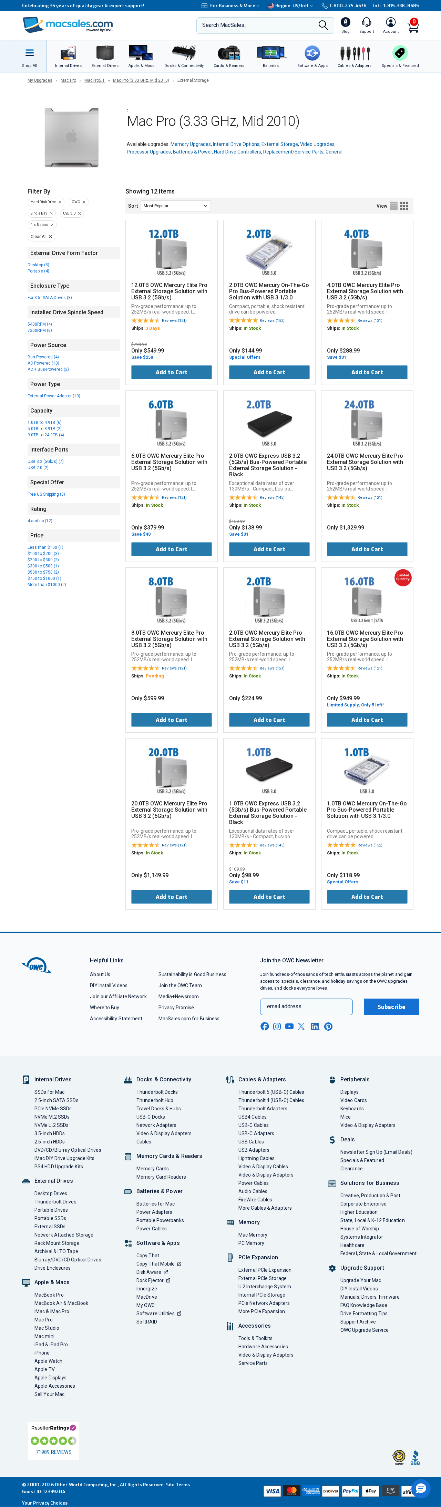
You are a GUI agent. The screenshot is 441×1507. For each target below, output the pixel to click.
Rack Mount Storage (57, 1243)
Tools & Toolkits (255, 1338)
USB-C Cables (253, 1125)
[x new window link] (302, 1026)
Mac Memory (252, 1235)
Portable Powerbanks (160, 1220)
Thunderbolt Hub (154, 1100)
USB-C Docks (150, 1117)
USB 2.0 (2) (38, 467)
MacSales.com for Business (188, 1018)
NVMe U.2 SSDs (51, 1125)
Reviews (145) (272, 497)
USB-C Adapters (256, 1133)
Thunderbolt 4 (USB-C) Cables (271, 1100)
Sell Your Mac (49, 1394)
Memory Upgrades (191, 144)
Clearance (351, 1168)
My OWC (145, 1305)
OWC (76, 202)
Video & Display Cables (263, 1166)
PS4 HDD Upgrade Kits (58, 1166)
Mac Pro (68, 80)
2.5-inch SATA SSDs (56, 1100)
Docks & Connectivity (163, 1079)
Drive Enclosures (52, 1268)
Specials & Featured (362, 1160)
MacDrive (146, 1297)
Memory (249, 1222)
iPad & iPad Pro (51, 1344)
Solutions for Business (369, 1183)
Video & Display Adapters (164, 1133)
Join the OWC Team (180, 985)
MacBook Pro (49, 1295)
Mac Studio (46, 1328)
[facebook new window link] (264, 1026)
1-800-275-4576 (348, 6)
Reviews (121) (174, 320)
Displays (349, 1092)
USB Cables (251, 1141)
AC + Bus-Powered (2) (48, 369)
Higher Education (359, 1212)
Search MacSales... (224, 25)
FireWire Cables (255, 1199)
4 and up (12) (40, 520)
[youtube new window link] (289, 1026)
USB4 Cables (252, 1117)
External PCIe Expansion (264, 1270)
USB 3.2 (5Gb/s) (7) (46, 461)
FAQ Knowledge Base (363, 1305)
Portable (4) (38, 271)
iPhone (42, 1353)
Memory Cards (152, 1168)
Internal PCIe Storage (261, 1295)
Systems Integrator (361, 1237)
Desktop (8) (38, 264)
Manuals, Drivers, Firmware (370, 1297)
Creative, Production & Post (370, 1195)
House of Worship (359, 1228)
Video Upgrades (317, 144)
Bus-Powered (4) (43, 357)
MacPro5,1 (94, 80)
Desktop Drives (50, 1193)
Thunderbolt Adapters (262, 1108)
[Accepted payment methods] (340, 1491)
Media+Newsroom (178, 996)
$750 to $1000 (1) (44, 578)
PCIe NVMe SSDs (53, 1108)
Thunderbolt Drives (55, 1201)
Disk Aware (148, 1272)
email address (284, 1006)
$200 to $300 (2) (43, 559)
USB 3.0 (69, 213)
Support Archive (358, 1322)
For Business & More (232, 6)
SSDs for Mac (49, 1092)
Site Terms (178, 1485)
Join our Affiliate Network (118, 996)
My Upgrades (40, 80)
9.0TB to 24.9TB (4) (46, 435)
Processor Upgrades (149, 152)
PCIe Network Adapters (264, 1303)
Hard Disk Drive (43, 202)
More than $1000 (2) (47, 584)
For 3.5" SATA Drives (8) (50, 297)
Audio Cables (252, 1191)
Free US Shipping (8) (46, 494)
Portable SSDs (50, 1218)
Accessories (254, 1325)
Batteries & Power (192, 152)
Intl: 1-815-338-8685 (396, 6)
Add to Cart (171, 372)
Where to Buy (104, 1007)
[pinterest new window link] (328, 1026)
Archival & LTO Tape (56, 1251)
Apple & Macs (52, 1282)
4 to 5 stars (39, 225)
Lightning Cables (256, 1158)
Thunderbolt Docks (157, 1092)
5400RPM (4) (40, 324)
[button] (421, 1488)
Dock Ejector (150, 1280)
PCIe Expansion (258, 1257)
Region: (292, 6)
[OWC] (68, 26)
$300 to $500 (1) (43, 566)
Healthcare (352, 1245)
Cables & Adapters (262, 1079)
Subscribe (391, 1007)
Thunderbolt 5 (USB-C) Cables (271, 1092)
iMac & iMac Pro (51, 1311)
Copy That (147, 1255)
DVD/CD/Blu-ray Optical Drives (67, 1150)
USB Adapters (253, 1150)
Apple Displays (50, 1377)
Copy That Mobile (155, 1264)
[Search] (323, 26)
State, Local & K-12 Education (372, 1220)
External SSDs (49, 1226)
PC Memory (251, 1243)
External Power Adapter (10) (54, 396)
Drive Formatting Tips (364, 1313)
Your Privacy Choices (45, 1503)
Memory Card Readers (161, 1177)
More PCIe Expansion (261, 1311)
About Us (100, 974)
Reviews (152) (272, 320)
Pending (155, 675)
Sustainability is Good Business (192, 974)
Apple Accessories (54, 1386)
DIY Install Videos (108, 985)
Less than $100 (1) (45, 547)
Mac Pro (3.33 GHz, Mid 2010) (141, 80)
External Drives (53, 1181)
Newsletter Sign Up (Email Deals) (376, 1152)
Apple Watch (48, 1361)
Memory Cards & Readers (169, 1156)
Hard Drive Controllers (237, 152)
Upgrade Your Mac (360, 1280)
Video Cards (353, 1100)
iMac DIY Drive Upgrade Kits (64, 1158)
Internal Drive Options (236, 144)
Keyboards (352, 1108)
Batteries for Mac (155, 1204)
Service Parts (253, 1363)
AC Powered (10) (43, 363)
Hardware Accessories (263, 1346)
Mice (345, 1117)
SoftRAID (146, 1322)
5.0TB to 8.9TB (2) (45, 428)
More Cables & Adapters (265, 1208)
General (334, 152)
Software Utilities (155, 1313)
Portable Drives (51, 1210)
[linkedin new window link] (315, 1026)
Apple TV (44, 1369)
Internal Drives (53, 1079)
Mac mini (44, 1336)
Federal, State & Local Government (378, 1253)
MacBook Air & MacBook (61, 1303)
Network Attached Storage (63, 1235)
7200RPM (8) (40, 330)
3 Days (153, 328)
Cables (144, 1141)
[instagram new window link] (277, 1026)
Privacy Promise (176, 1007)
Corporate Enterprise (363, 1204)
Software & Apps (158, 1243)
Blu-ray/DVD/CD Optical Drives (67, 1259)
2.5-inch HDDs (49, 1141)
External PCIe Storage (262, 1278)
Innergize (146, 1288)
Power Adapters (154, 1212)
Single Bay (39, 213)
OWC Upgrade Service (364, 1330)
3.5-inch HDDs (49, 1133)
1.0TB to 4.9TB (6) (45, 422)
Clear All (39, 236)
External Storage (279, 144)
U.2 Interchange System (264, 1286)
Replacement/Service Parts (293, 152)
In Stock (252, 328)
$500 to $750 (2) (43, 572)
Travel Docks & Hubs (158, 1108)
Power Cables (151, 1228)
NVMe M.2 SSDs (52, 1117)
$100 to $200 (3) (43, 553)
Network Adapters (156, 1125)
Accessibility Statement (116, 1018)
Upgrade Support (362, 1268)
